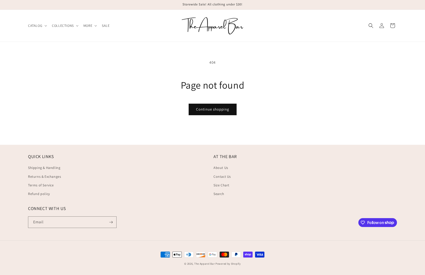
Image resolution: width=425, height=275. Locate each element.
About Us (220, 167)
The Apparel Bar (204, 263)
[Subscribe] (111, 222)
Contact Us (222, 176)
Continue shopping (212, 109)
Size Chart (221, 185)
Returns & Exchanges (44, 176)
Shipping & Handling (44, 167)
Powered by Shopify (228, 263)
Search (218, 194)
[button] (37, 25)
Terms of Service (41, 185)
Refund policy (39, 194)
